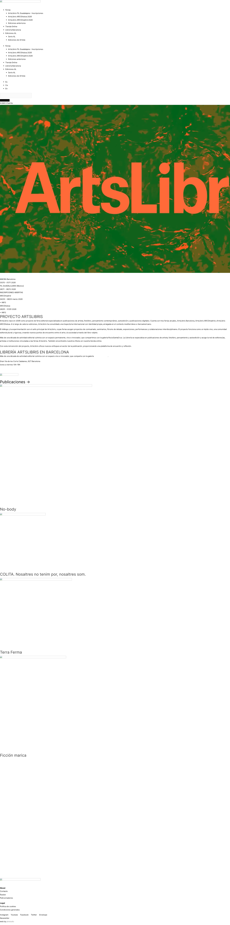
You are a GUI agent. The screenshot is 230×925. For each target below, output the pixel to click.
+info (2, 370)
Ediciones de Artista (16, 40)
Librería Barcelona (13, 30)
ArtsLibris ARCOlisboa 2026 (20, 16)
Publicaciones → (15, 382)
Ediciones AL (10, 33)
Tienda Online (11, 26)
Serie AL (11, 36)
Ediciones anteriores (17, 23)
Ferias (8, 10)
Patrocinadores (6, 898)
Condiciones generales (10, 910)
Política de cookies (8, 906)
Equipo (3, 894)
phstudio (10, 921)
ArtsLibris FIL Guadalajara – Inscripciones (25, 13)
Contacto (4, 891)
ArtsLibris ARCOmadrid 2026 (20, 20)
